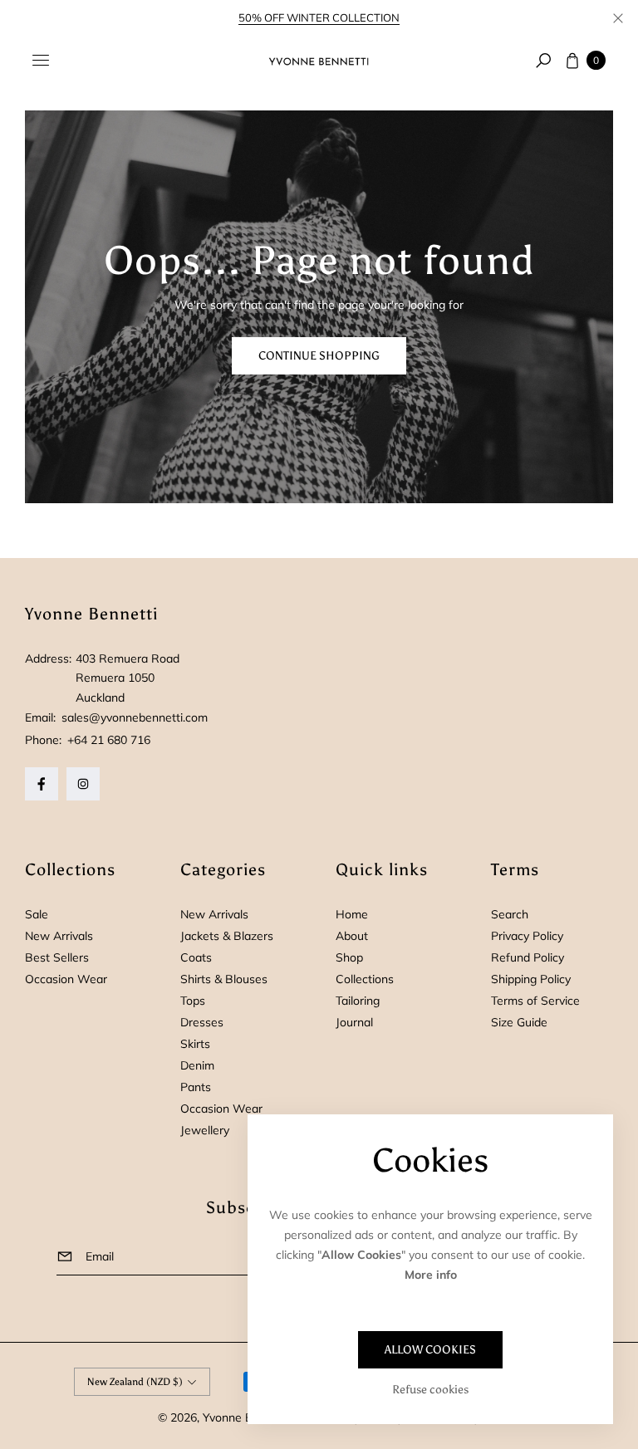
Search (509, 914)
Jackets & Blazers (226, 935)
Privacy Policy (527, 935)
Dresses (201, 1022)
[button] (543, 60)
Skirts (195, 1043)
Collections (365, 979)
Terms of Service (535, 1000)
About (352, 935)
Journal (354, 1022)
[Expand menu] (40, 60)
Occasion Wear (66, 979)
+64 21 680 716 (108, 739)
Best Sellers (57, 957)
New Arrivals (59, 935)
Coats (196, 957)
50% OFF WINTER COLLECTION (319, 17)
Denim (197, 1065)
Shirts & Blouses (223, 979)
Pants (195, 1086)
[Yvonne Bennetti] (319, 60)
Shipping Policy (531, 979)
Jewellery (204, 1130)
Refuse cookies (430, 1390)
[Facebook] (41, 783)
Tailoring (358, 1000)
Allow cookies (430, 1350)
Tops (192, 1000)
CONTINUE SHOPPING (319, 356)
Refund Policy (527, 957)
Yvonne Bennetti (247, 1417)
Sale (36, 914)
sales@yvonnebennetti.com (133, 717)
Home (352, 914)
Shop (349, 957)
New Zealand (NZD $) (135, 1382)
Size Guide (519, 1022)
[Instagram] (83, 783)
